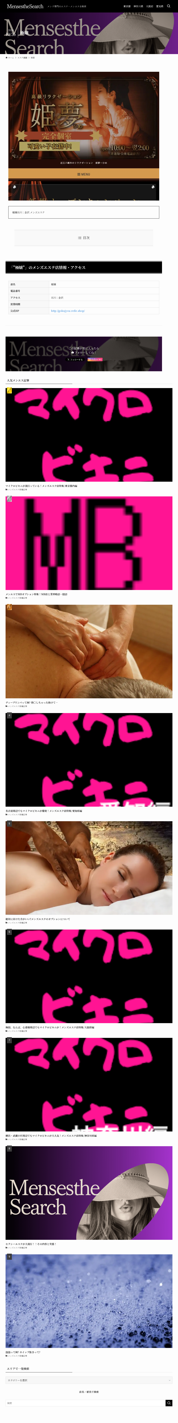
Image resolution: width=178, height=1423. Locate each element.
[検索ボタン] (168, 6)
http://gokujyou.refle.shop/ (68, 311)
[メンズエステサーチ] (25, 6)
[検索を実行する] (168, 1403)
